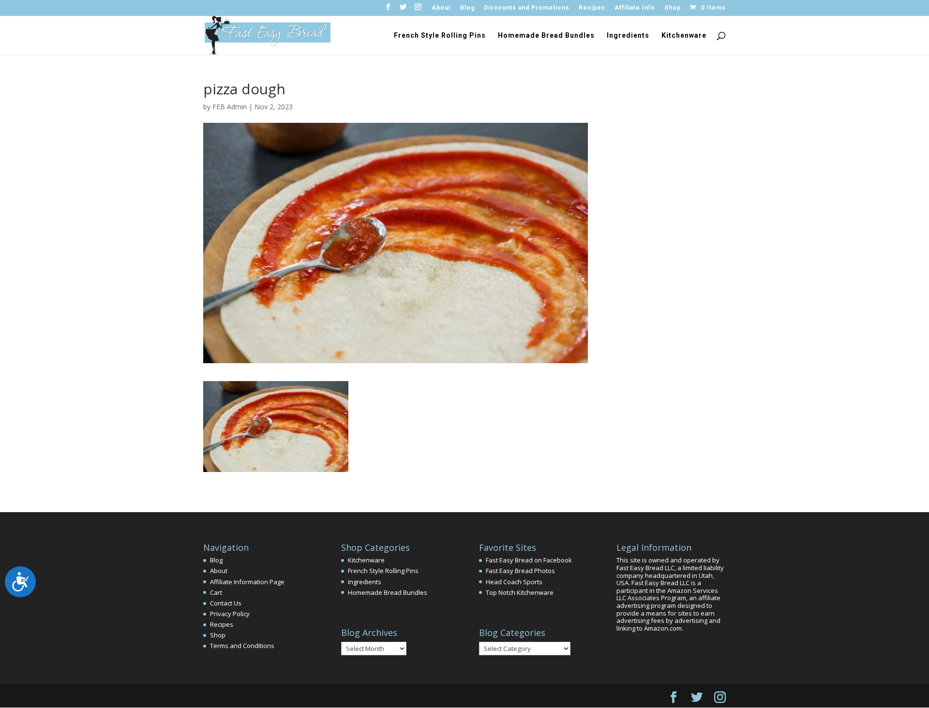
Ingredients (628, 35)
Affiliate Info (634, 8)
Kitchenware (683, 35)
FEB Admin (229, 106)
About (441, 8)
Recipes (592, 8)
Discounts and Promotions (526, 8)
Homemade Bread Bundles (546, 35)
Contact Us (225, 603)
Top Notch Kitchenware (520, 592)
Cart (216, 592)
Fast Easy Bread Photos (520, 570)
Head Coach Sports (514, 581)
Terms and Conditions (242, 645)
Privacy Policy (230, 613)
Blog (467, 8)
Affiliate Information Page (247, 581)
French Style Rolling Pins (440, 35)
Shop (672, 8)
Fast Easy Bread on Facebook (529, 560)
